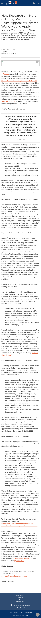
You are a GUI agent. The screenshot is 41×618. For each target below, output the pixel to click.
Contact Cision (20, 595)
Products (20, 597)
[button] (20, 61)
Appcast (6, 74)
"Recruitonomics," (8, 101)
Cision (23, 615)
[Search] (38, 3)
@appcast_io (19, 561)
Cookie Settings (28, 612)
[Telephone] (33, 3)
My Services (19, 601)
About (20, 599)
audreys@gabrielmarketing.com (14, 576)
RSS (21, 612)
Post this (22, 139)
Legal (10, 612)
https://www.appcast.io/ (23, 558)
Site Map (16, 612)
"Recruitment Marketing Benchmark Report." (19, 81)
